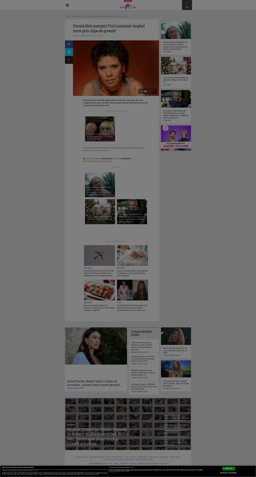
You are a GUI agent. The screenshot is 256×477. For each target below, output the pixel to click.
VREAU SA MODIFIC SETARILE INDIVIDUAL (228, 472)
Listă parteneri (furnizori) (113, 472)
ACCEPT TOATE (228, 468)
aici (84, 473)
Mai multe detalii (36, 470)
